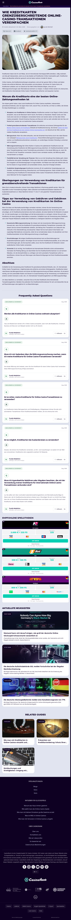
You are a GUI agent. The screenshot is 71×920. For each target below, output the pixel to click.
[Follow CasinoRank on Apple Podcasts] (46, 867)
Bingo (35, 786)
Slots (35, 793)
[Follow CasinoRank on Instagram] (29, 867)
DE (34, 872)
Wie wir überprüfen (35, 838)
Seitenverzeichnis (55, 917)
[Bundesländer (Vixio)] (28, 890)
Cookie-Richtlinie (37, 917)
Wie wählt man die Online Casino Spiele (35, 809)
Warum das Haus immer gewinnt (35, 806)
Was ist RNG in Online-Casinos (35, 816)
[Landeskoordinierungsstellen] (47, 890)
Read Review (35, 544)
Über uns (35, 831)
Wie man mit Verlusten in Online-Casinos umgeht (35, 819)
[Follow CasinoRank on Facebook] (24, 867)
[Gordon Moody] (59, 890)
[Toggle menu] (3, 2)
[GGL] (13, 890)
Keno (35, 790)
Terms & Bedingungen (17, 917)
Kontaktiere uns (35, 835)
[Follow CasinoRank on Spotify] (42, 867)
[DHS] (38, 890)
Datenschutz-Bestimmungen (36, 845)
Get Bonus (35, 540)
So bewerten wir (35, 841)
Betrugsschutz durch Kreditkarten (26, 138)
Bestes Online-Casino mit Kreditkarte (18, 127)
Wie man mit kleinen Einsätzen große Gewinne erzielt (35, 812)
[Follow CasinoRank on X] (33, 867)
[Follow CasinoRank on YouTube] (38, 867)
